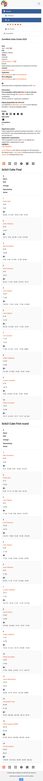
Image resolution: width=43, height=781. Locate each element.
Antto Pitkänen (7, 150)
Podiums (10, 16)
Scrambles (9, 33)
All (8, 20)
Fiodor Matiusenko (9, 679)
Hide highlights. (7, 146)
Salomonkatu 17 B (8, 61)
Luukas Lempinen (9, 380)
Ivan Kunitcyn (7, 336)
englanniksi (15, 105)
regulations (22, 94)
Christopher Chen (9, 702)
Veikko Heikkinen (8, 358)
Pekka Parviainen (9, 403)
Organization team (8, 70)
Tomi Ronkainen (21, 74)
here (34, 85)
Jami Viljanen (18, 152)
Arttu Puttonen (8, 268)
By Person (11, 29)
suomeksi (23, 105)
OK (21, 779)
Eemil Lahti (5, 154)
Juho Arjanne (7, 291)
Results (8, 11)
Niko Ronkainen (7, 74)
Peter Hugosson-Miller (10, 724)
